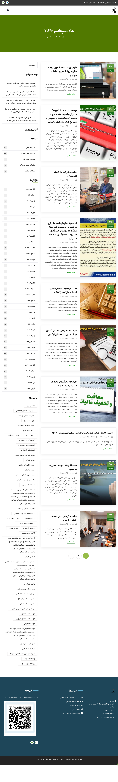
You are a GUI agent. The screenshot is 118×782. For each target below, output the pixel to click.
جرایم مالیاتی (30, 460)
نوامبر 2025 (20, 230)
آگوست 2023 (19, 365)
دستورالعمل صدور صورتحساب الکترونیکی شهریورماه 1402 (82, 433)
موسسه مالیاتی (29, 623)
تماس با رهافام (75, 705)
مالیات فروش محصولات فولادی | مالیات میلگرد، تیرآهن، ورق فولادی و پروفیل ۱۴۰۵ (21, 102)
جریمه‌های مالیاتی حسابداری (25, 474)
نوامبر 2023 (19, 347)
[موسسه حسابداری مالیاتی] (113, 10)
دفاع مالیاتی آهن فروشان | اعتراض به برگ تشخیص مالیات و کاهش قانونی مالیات (20, 110)
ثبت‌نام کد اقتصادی (28, 450)
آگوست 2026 (20, 189)
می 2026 (20, 206)
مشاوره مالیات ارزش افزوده (25, 598)
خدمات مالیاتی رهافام (73, 701)
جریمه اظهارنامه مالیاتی (27, 465)
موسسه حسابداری (28, 613)
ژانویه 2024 (19, 335)
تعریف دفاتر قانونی (13, 435)
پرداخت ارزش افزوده (28, 663)
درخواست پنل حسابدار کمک (71, 713)
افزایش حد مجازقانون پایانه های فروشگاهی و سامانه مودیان (62, 71)
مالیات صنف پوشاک (20, 165)
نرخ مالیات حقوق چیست (26, 643)
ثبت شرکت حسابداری (27, 440)
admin (72, 79)
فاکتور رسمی (13, 528)
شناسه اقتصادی (29, 528)
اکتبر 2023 (19, 353)
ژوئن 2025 (20, 259)
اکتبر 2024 (20, 283)
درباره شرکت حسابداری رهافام (70, 697)
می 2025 (20, 265)
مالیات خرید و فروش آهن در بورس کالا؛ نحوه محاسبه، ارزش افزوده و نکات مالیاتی (21, 93)
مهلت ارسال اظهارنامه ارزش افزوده (23, 608)
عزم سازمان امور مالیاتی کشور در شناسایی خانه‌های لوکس (61, 332)
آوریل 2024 (19, 318)
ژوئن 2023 (19, 376)
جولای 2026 (20, 195)
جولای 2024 (19, 300)
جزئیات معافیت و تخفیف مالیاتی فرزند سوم (64, 384)
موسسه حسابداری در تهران (25, 618)
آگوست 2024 (20, 294)
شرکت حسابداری (13, 518)
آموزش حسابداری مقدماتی (25, 410)
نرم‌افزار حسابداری (28, 648)
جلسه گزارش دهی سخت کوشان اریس (64, 518)
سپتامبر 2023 (19, 359)
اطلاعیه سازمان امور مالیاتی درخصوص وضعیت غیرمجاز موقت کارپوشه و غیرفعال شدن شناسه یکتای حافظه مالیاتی (62, 230)
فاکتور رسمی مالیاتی (28, 533)
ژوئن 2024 (20, 306)
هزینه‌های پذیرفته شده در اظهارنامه (22, 653)
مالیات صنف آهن (20, 159)
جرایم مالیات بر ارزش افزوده (25, 455)
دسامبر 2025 (20, 224)
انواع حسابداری (29, 420)
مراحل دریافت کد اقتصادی (25, 593)
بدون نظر (63, 79)
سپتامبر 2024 (20, 288)
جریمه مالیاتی (30, 470)
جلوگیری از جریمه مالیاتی (26, 479)
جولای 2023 (19, 370)
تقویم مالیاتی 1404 (74, 709)
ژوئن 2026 (20, 200)
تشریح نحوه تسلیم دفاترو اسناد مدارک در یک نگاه (63, 290)
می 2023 (20, 382)
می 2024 (19, 312)
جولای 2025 (20, 253)
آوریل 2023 (20, 388)
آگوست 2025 (20, 247)
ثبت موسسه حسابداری (26, 445)
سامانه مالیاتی (30, 518)
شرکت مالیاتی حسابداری (26, 523)
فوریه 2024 (20, 329)
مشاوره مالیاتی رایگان (27, 603)
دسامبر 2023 (19, 341)
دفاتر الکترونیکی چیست (26, 508)
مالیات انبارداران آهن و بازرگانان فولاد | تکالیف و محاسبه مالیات (21, 85)
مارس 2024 (19, 324)
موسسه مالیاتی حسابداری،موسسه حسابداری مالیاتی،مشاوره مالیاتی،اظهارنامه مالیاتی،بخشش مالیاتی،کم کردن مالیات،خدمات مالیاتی (20, 633)
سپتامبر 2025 (20, 241)
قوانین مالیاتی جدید (28, 556)
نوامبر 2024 (20, 277)
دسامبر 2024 (20, 271)
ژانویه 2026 (20, 218)
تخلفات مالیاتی (30, 435)
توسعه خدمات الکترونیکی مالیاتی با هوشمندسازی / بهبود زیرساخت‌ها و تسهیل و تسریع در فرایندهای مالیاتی (61, 116)
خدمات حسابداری (28, 484)
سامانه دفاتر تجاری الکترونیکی (24, 513)
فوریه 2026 (20, 212)
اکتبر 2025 (20, 236)
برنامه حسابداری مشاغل (26, 425)
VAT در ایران (31, 405)
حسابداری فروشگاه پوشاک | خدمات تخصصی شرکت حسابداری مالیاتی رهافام (21, 119)
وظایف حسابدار (29, 658)
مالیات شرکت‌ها (29, 584)
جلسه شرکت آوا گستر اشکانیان (65, 174)
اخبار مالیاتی (19, 147)
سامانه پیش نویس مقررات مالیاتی (63, 467)
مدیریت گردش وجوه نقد (26, 589)
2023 (58, 37)
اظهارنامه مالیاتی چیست (26, 415)
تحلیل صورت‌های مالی (27, 430)
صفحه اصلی (66, 37)
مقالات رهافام (20, 171)
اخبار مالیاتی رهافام (19, 153)
